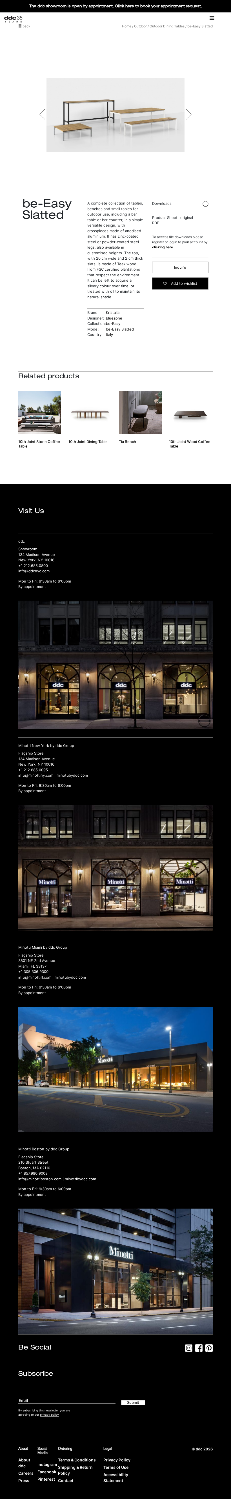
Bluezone (114, 318)
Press (23, 1480)
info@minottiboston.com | (41, 1179)
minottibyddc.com (72, 775)
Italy (109, 334)
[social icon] (188, 1350)
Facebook (46, 1471)
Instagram (47, 1464)
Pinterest (46, 1479)
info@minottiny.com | (37, 775)
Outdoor (140, 26)
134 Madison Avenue (36, 554)
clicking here (162, 247)
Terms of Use (115, 1467)
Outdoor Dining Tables (167, 26)
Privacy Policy (116, 1459)
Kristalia (112, 312)
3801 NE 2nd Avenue (36, 960)
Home (126, 26)
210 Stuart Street (33, 1162)
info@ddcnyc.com (34, 571)
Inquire (180, 267)
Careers (26, 1473)
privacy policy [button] (49, 1414)
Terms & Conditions (77, 1459)
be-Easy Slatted (120, 329)
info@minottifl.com (34, 977)
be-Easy (113, 323)
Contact (65, 1480)
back (26, 26)
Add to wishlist (183, 283)
